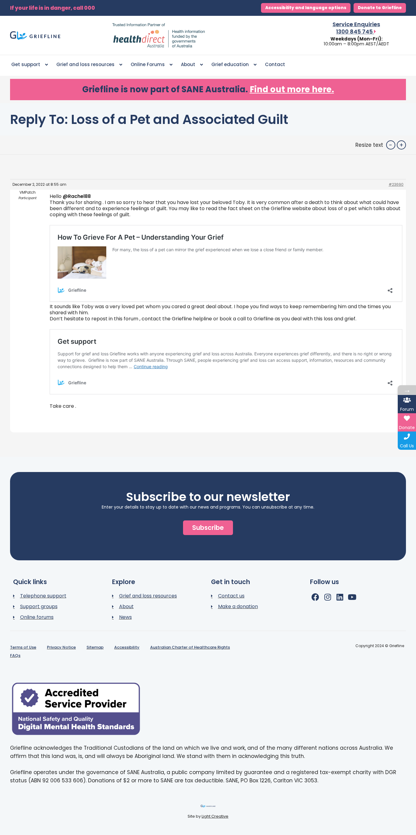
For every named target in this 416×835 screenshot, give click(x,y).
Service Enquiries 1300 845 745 (356, 27)
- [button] (390, 145)
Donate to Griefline (380, 8)
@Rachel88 (77, 196)
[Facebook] (315, 597)
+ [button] (401, 145)
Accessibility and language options (305, 8)
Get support (25, 64)
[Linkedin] (339, 597)
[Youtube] (352, 597)
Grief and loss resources (85, 64)
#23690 (396, 184)
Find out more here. (292, 89)
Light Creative (215, 816)
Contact (275, 64)
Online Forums (148, 64)
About (188, 64)
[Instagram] (327, 597)
